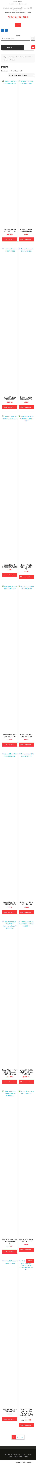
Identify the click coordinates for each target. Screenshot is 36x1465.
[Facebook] (2, 30)
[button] (33, 47)
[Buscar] (33, 39)
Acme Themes (23, 1456)
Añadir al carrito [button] (9, 239)
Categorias (9, 47)
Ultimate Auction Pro (28, 1462)
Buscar (18, 35)
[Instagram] (6, 30)
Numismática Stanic (18, 17)
